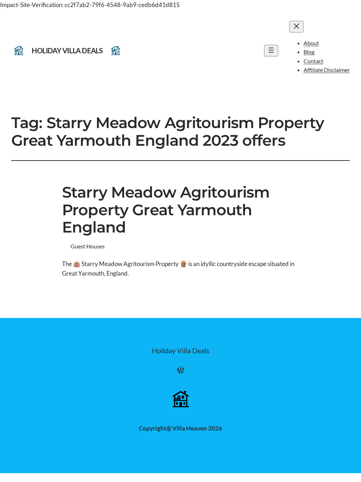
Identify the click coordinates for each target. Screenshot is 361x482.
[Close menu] (296, 26)
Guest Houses (88, 246)
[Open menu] (271, 50)
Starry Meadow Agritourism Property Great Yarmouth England (165, 209)
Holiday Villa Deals (67, 50)
